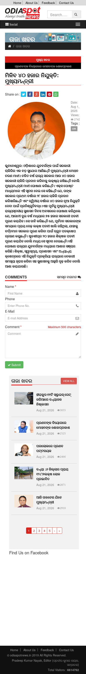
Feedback (48, 3)
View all (69, 381)
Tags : (75, 123)
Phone (10, 299)
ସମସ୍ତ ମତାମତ (67, 277)
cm (74, 129)
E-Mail (10, 311)
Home (17, 3)
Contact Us (66, 3)
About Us (31, 3)
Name (10, 286)
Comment (13, 327)
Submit (16, 365)
